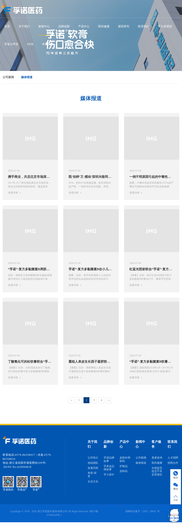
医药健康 (103, 26)
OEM (30, 44)
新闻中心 (44, 26)
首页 (7, 26)
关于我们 (24, 26)
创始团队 (93, 462)
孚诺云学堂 (11, 44)
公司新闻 (8, 77)
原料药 (124, 471)
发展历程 (93, 468)
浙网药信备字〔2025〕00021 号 (142, 511)
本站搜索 (47, 44)
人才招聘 (173, 457)
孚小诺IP (109, 474)
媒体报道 (27, 77)
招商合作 (173, 462)
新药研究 (123, 26)
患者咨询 (157, 457)
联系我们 (143, 26)
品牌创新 (64, 26)
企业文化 (93, 481)
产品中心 (84, 26)
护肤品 (124, 466)
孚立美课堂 (165, 26)
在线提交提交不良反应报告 (157, 471)
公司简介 (93, 457)
